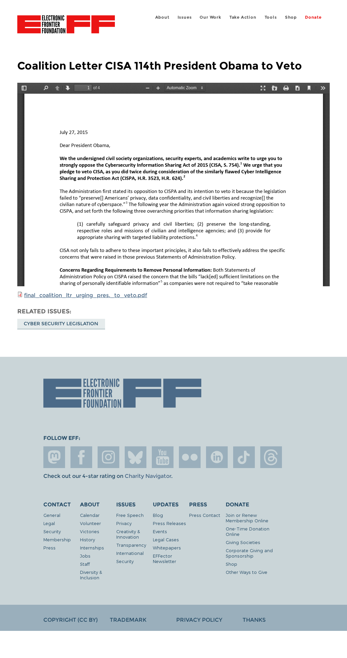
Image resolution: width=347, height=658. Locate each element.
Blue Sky (135, 457)
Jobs (85, 555)
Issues (185, 17)
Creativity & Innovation (128, 534)
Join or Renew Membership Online (247, 517)
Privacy (123, 523)
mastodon (54, 457)
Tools (271, 17)
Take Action (243, 17)
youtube (163, 457)
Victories (89, 531)
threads (271, 457)
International (130, 553)
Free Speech (130, 515)
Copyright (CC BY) (70, 620)
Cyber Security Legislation (61, 324)
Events (160, 531)
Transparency (131, 544)
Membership (57, 539)
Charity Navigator (148, 476)
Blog (158, 515)
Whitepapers (167, 547)
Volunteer (90, 523)
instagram (108, 457)
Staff (85, 563)
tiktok (244, 457)
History (87, 539)
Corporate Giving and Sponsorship (249, 553)
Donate (313, 17)
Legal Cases (166, 539)
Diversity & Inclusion (91, 574)
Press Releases (169, 523)
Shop (291, 17)
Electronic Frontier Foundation (66, 25)
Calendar (90, 515)
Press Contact (204, 515)
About (162, 17)
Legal (49, 523)
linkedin (217, 457)
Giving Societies (243, 542)
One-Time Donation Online (247, 531)
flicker (190, 457)
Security (52, 531)
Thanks (254, 620)
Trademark (128, 620)
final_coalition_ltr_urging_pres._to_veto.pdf (85, 295)
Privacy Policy (199, 620)
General (51, 515)
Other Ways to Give (246, 572)
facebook (81, 457)
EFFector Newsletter (164, 558)
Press (49, 547)
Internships (92, 547)
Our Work (210, 17)
